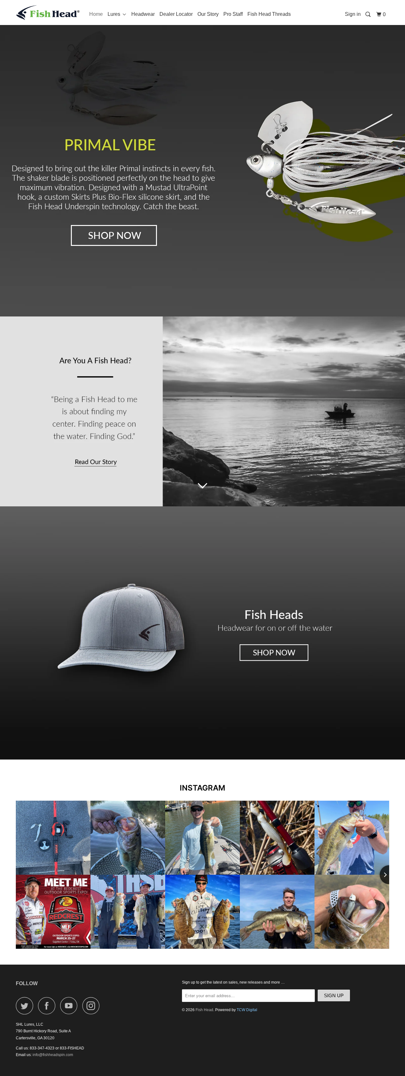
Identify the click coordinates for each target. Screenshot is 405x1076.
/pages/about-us (202, 411)
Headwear (143, 14)
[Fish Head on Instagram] (92, 1005)
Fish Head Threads (269, 14)
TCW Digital (247, 1010)
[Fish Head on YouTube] (70, 1005)
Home (96, 14)
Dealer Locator (176, 14)
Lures (115, 14)
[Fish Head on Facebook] (48, 1005)
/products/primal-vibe (202, 158)
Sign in (353, 14)
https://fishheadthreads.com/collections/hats (202, 633)
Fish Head (204, 1010)
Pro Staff (233, 14)
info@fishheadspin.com (53, 1055)
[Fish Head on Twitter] (26, 1005)
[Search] (368, 15)
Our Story (208, 14)
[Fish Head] (48, 12)
